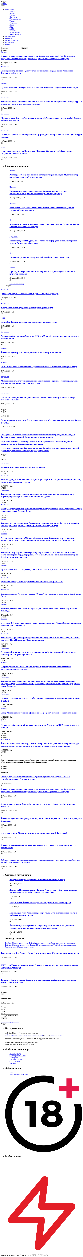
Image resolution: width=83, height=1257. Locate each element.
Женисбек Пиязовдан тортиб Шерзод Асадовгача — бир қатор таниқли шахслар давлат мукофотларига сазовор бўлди (43, 891)
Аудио (12, 29)
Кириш (7, 44)
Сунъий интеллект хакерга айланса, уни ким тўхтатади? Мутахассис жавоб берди (39, 87)
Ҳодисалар (14, 17)
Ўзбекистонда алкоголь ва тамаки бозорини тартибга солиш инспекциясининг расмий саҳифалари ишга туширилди (38, 192)
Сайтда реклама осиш (18, 1056)
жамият (20, 1035)
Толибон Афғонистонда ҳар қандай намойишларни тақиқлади (39, 257)
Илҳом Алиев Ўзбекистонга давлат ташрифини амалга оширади (40, 902)
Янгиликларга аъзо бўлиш (19, 1074)
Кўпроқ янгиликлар (17, 284)
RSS (11, 1072)
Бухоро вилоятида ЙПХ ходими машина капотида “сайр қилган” (32, 581)
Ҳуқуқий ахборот (16, 1059)
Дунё (11, 27)
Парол (3, 1011)
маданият (53, 1035)
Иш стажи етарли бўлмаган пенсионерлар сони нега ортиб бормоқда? (34, 833)
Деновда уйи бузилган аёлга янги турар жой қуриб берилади (29, 293)
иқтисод (14, 1035)
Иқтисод (13, 13)
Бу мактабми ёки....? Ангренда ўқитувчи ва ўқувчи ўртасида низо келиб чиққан (39, 569)
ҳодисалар (27, 1035)
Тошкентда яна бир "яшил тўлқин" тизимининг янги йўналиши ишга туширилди (40, 953)
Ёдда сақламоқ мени (10, 1016)
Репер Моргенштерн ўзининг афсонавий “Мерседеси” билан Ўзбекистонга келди (39, 713)
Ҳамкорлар (14, 1057)
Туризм (12, 21)
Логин (3, 1007)
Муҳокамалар (15, 32)
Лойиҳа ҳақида (15, 1054)
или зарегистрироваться (10, 1022)
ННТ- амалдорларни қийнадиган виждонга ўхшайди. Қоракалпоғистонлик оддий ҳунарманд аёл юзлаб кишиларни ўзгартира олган (40, 449)
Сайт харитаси (15, 1061)
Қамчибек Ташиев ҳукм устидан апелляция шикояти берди (29, 322)
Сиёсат (12, 11)
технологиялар (37, 1035)
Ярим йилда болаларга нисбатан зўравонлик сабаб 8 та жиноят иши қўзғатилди (39, 367)
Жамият (12, 15)
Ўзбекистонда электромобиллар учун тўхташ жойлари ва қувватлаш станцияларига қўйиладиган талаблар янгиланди (42, 926)
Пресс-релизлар (15, 34)
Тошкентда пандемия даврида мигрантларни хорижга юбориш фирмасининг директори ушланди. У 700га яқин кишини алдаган (37, 495)
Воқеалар (13, 31)
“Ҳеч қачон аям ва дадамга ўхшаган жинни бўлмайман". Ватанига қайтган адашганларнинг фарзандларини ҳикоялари (37, 442)
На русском (9, 42)
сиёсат (7, 1035)
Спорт (12, 25)
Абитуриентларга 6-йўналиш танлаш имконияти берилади (37, 880)
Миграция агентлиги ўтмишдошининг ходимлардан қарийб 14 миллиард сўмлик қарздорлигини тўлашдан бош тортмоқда (39, 382)
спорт (60, 1035)
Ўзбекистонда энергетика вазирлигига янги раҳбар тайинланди (31, 352)
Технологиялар (15, 19)
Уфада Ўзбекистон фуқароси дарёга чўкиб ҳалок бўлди (27, 308)
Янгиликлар (9, 9)
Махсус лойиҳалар (12, 40)
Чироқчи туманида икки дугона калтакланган (23, 467)
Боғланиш (13, 1063)
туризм (46, 1035)
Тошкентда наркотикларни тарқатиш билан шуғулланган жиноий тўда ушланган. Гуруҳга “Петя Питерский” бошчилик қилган (40, 638)
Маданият (13, 23)
